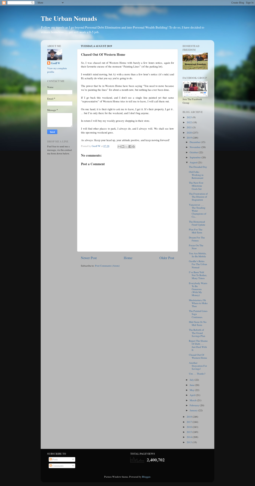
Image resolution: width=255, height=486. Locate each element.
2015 (189, 432)
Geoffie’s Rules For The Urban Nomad (198, 264)
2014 (189, 437)
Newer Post (89, 257)
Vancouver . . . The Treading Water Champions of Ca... (197, 210)
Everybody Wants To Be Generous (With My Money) (198, 289)
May (192, 390)
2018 (189, 416)
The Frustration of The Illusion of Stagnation (198, 196)
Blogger (146, 476)
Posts (55, 459)
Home (128, 257)
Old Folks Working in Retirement (196, 175)
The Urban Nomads (69, 18)
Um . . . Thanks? (197, 373)
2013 (189, 442)
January (194, 410)
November (195, 147)
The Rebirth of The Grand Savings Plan (197, 332)
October (194, 152)
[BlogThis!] (123, 146)
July (192, 379)
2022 (189, 122)
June (192, 385)
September (195, 157)
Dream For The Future (197, 239)
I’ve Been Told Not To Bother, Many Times (198, 275)
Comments (57, 465)
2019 (189, 137)
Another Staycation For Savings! (198, 365)
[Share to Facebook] (130, 146)
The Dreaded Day (198, 167)
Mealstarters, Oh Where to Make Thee (198, 303)
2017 (189, 422)
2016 (189, 427)
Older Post (166, 257)
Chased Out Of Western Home (198, 356)
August (194, 162)
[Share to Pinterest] (133, 146)
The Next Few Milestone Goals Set (196, 185)
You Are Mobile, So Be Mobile (197, 255)
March (193, 400)
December (195, 142)
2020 (189, 132)
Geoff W (55, 63)
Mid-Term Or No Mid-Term (197, 323)
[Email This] (119, 146)
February (195, 405)
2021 (189, 127)
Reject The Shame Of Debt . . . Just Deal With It (198, 345)
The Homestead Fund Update (197, 223)
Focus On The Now (196, 247)
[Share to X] (126, 146)
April (193, 395)
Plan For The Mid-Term (195, 231)
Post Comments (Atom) (107, 265)
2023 (189, 117)
